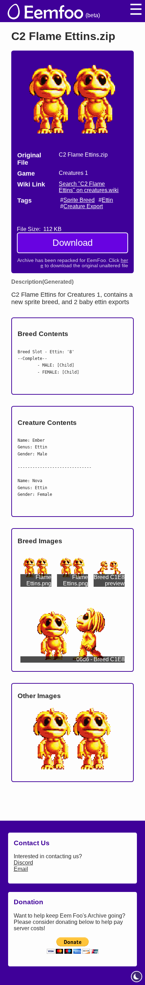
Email (21, 869)
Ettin (107, 200)
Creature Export (83, 206)
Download (72, 243)
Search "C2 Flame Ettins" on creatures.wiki (89, 187)
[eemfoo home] (45, 11)
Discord (23, 863)
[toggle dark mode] (136, 976)
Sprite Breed (79, 200)
